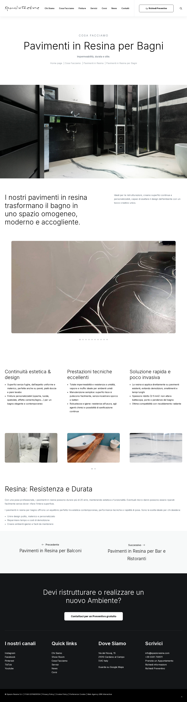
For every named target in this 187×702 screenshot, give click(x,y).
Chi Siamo (49, 8)
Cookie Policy (62, 694)
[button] (181, 8)
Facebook (10, 657)
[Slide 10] (107, 339)
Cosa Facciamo (66, 8)
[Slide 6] (95, 339)
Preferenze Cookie (77, 694)
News (114, 8)
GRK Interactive (105, 694)
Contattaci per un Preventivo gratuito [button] (93, 616)
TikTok (8, 664)
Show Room (58, 657)
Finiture (82, 8)
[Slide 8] (101, 339)
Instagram (10, 653)
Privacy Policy (48, 694)
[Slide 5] (92, 339)
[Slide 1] (79, 339)
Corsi (104, 8)
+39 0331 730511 (154, 657)
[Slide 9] (104, 339)
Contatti (125, 8)
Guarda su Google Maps (111, 667)
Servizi (93, 8)
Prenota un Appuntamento (159, 660)
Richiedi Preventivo (155, 668)
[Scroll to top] (181, 696)
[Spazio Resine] (22, 8)
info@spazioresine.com (157, 653)
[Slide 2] (82, 339)
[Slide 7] (98, 339)
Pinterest (9, 660)
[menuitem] (49, 8)
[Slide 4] (88, 339)
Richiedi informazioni (156, 664)
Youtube (9, 668)
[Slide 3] (85, 339)
